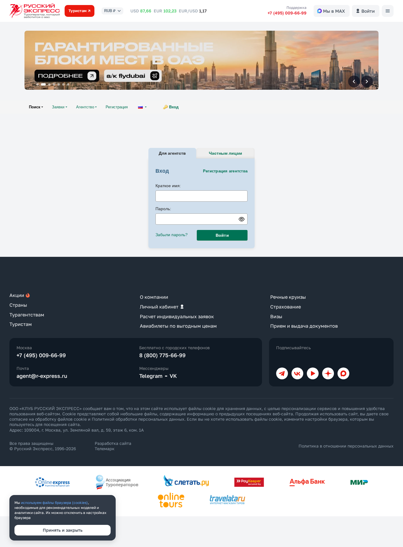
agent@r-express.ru (42, 376)
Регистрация (117, 107)
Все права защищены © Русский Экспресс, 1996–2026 (42, 446)
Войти (222, 235)
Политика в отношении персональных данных (346, 445)
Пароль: (163, 208)
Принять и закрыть (63, 530)
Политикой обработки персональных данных (138, 419)
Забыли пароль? (171, 234)
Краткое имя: (168, 185)
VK (173, 376)
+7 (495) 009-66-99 (287, 12)
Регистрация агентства (225, 171)
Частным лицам (225, 153)
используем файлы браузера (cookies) (54, 502)
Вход (173, 107)
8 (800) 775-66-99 (162, 355)
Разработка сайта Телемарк (113, 446)
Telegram (151, 376)
